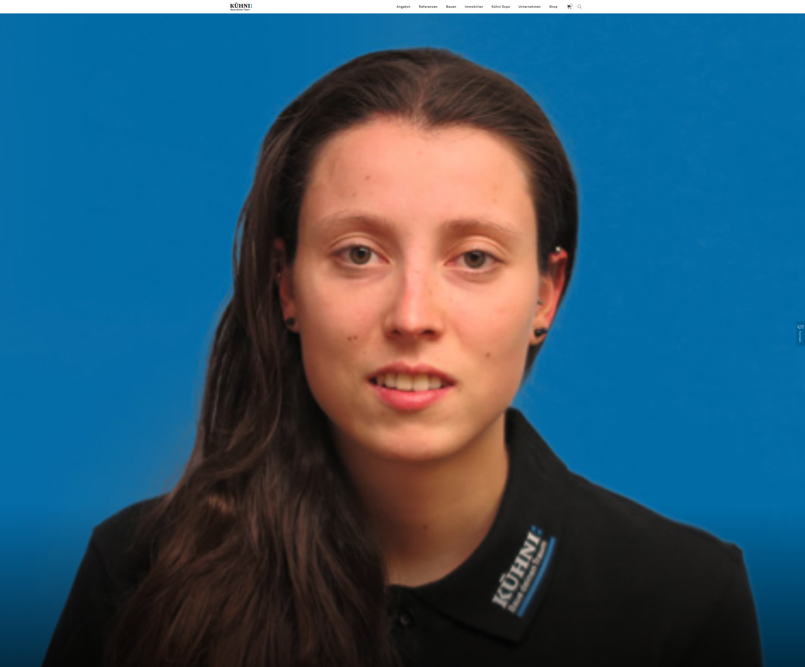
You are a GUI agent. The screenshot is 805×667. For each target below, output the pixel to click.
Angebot (403, 7)
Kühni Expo (501, 7)
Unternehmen (530, 7)
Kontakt (800, 336)
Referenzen (428, 7)
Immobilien (474, 7)
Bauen (451, 7)
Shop (553, 7)
